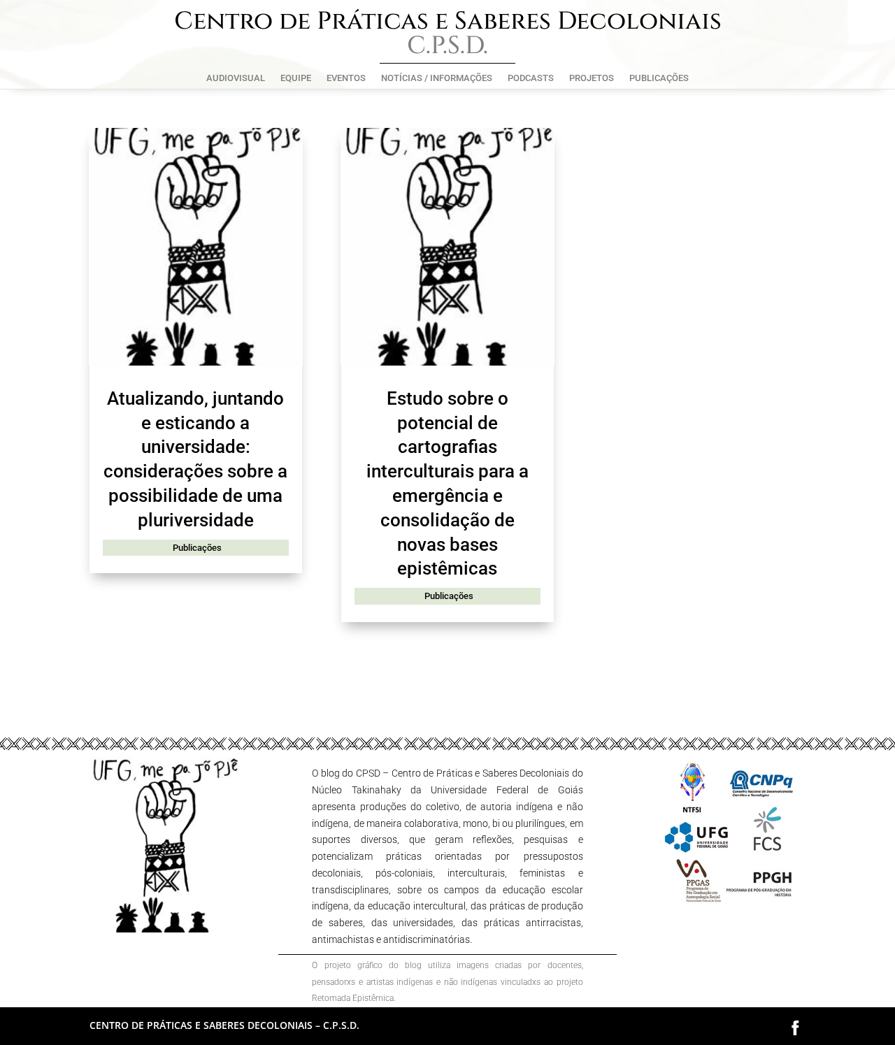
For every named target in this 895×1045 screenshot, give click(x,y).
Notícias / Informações (436, 78)
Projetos (591, 78)
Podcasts (531, 78)
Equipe (295, 78)
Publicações (659, 78)
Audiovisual (235, 78)
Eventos (346, 78)
